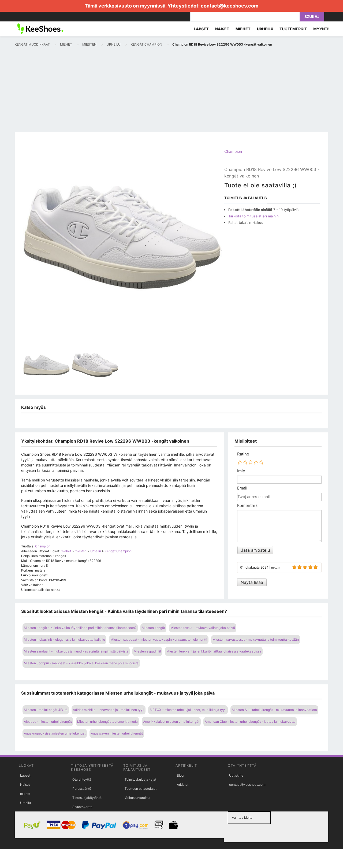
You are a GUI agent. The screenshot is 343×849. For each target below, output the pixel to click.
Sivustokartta (82, 807)
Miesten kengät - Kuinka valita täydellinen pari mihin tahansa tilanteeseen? (80, 628)
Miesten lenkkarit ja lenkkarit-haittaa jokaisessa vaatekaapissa (213, 651)
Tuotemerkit (293, 29)
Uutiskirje (236, 775)
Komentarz (247, 505)
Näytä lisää (252, 582)
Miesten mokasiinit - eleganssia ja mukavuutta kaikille (64, 639)
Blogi (180, 775)
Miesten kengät (153, 628)
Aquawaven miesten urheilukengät (117, 733)
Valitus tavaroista (137, 798)
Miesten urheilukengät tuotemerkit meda (107, 722)
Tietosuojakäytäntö (87, 798)
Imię (241, 471)
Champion (233, 151)
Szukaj (311, 16)
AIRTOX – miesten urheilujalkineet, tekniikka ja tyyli (188, 710)
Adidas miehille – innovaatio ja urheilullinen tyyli (108, 710)
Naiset (25, 785)
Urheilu (25, 803)
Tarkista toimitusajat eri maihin (253, 216)
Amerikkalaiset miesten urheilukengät (171, 722)
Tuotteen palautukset (140, 789)
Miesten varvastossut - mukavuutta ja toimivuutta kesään (255, 639)
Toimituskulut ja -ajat (140, 779)
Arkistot (182, 785)
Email (242, 488)
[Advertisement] (171, 91)
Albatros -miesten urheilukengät (48, 722)
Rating (243, 454)
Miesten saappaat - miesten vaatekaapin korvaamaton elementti (158, 639)
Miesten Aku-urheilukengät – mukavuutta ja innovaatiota (274, 710)
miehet (25, 794)
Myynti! (321, 29)
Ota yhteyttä (81, 779)
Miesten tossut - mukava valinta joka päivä (202, 628)
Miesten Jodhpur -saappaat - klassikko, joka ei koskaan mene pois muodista (81, 663)
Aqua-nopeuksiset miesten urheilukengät (54, 733)
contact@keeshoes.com (229, 6)
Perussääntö (81, 789)
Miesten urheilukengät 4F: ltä (46, 710)
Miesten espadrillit (147, 651)
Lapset (25, 775)
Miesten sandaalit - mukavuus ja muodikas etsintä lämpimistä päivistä (76, 651)
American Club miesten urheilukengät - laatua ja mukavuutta (250, 722)
